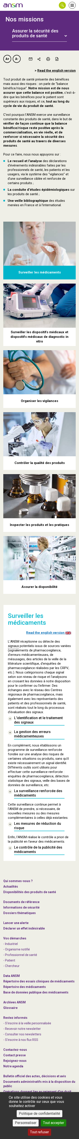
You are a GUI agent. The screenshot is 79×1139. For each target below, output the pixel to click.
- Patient (9, 960)
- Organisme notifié (16, 949)
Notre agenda (13, 1066)
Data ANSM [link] (11, 976)
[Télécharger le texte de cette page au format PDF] (57, 59)
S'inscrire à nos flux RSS (21, 1040)
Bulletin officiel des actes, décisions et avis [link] (34, 1076)
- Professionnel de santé (20, 955)
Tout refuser (39, 1132)
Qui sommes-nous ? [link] (18, 881)
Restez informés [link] (15, 1017)
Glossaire (10, 1008)
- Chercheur (11, 966)
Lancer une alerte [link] (16, 923)
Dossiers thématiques (19, 913)
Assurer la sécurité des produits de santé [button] (35, 33)
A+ (7, 59)
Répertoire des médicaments (24, 987)
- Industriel (10, 944)
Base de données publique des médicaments (35, 992)
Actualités (10, 886)
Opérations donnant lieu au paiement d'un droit (37, 1091)
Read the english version (56, 71)
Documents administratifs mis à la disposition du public (39, 1084)
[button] (62, 5)
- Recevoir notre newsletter (22, 1029)
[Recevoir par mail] (30, 59)
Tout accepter (53, 1123)
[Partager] (39, 59)
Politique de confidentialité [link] (39, 1113)
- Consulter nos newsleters (22, 1034)
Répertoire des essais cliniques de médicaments (39, 981)
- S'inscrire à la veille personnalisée (27, 1023)
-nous (15, 1060)
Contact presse (14, 1055)
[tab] (39, 31)
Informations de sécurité (21, 907)
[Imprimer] (48, 59)
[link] (13, 5)
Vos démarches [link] (14, 938)
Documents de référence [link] (21, 902)
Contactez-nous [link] (15, 1049)
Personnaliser (25, 1123)
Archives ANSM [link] (14, 1002)
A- (16, 59)
